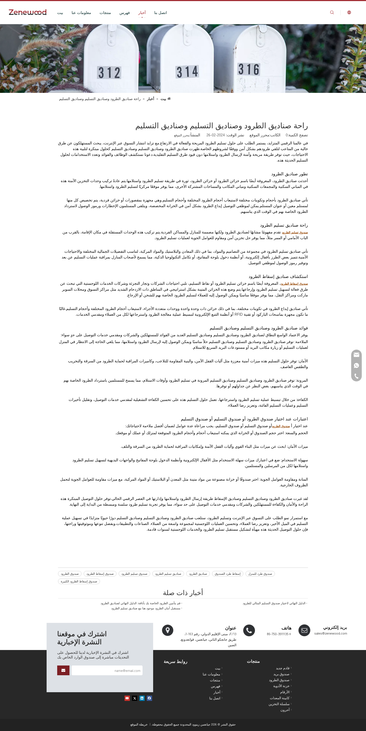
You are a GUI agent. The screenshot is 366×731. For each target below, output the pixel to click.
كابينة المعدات (280, 697)
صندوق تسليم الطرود (134, 573)
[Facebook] (149, 698)
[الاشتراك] (63, 670)
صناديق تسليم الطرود (168, 573)
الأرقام (285, 691)
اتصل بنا (160, 12)
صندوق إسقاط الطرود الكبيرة (79, 581)
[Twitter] (134, 698)
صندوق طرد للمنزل (260, 573)
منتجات (105, 12)
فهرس (124, 12)
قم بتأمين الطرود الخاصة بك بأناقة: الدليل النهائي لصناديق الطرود (140, 603)
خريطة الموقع (139, 724)
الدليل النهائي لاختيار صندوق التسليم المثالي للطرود (274, 603)
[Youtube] (127, 698)
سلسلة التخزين (279, 703)
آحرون (285, 709)
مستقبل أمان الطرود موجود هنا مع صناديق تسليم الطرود (145, 608)
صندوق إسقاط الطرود (100, 573)
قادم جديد (283, 667)
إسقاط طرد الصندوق (228, 573)
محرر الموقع (182, 135)
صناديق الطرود (198, 573)
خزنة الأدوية (281, 685)
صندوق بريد (281, 673)
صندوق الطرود (70, 573)
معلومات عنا (81, 12)
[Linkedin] (142, 698)
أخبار (142, 12)
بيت (60, 12)
